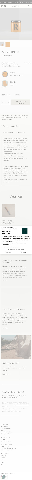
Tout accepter (24, 252)
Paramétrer (8, 252)
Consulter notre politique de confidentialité (10, 247)
